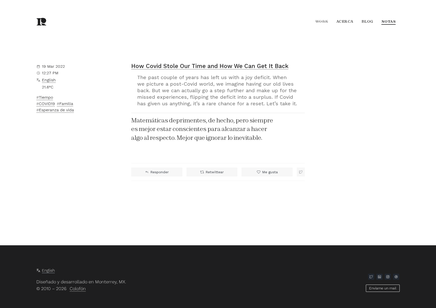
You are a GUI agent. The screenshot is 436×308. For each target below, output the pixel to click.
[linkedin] (379, 277)
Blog (367, 21)
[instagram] (388, 277)
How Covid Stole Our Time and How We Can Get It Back (209, 66)
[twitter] (371, 277)
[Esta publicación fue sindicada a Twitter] (301, 172)
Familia (66, 103)
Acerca (344, 21)
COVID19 (47, 103)
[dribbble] (396, 277)
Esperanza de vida (56, 110)
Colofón (78, 288)
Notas (389, 21)
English (49, 80)
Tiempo (46, 97)
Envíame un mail (382, 288)
